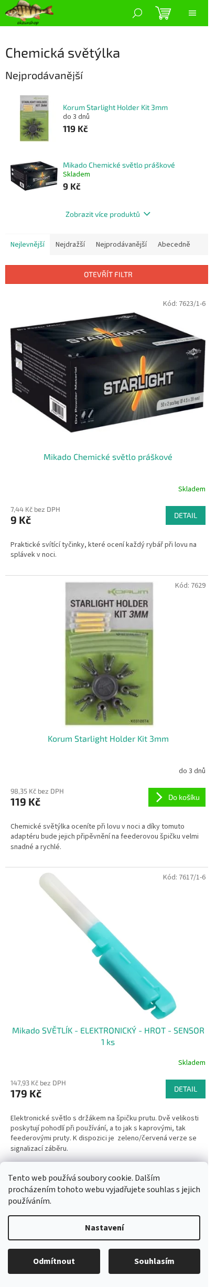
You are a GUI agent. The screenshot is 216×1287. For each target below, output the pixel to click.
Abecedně (174, 244)
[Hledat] (137, 13)
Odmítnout (54, 1261)
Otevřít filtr (108, 274)
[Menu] (192, 13)
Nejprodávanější (121, 244)
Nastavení (104, 1228)
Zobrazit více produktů (103, 214)
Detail (185, 515)
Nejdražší (70, 244)
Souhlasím (154, 1261)
